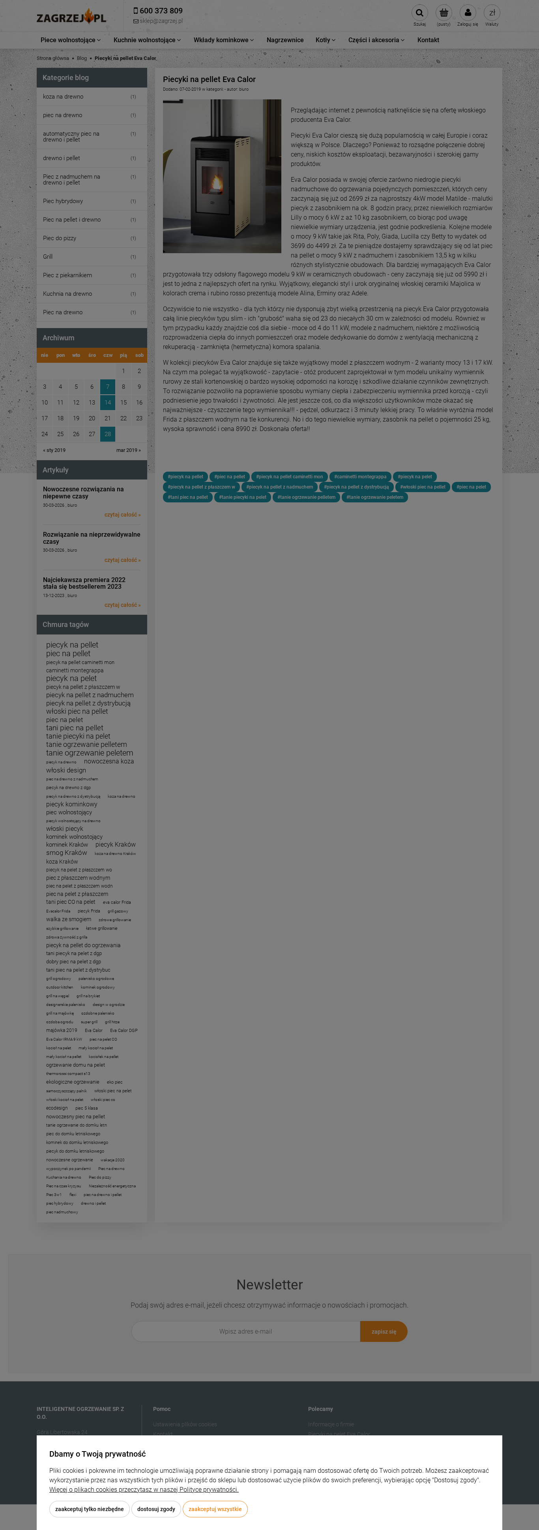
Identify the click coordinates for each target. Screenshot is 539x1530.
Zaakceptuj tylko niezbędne (89, 1509)
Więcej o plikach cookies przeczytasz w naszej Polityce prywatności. (144, 1489)
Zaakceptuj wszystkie (215, 1509)
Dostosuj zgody (156, 1509)
